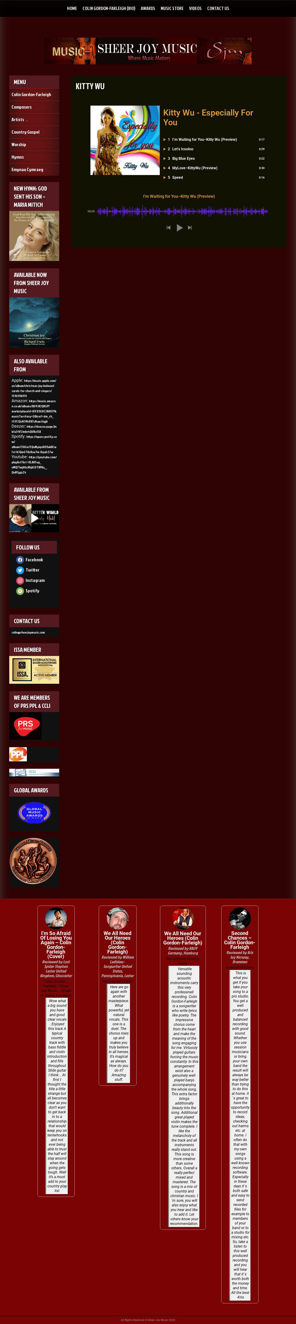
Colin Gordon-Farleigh (31, 94)
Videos (195, 8)
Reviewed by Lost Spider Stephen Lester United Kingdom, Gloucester (56, 969)
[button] (168, 228)
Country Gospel (26, 132)
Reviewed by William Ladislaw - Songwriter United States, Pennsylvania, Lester (117, 966)
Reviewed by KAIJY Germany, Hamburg (183, 950)
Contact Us (218, 8)
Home (72, 8)
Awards (148, 8)
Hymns (18, 157)
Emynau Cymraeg (27, 169)
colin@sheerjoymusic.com (28, 632)
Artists (18, 119)
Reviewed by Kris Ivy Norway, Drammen (239, 957)
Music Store (172, 8)
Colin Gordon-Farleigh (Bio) (109, 8)
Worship (19, 144)
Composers (22, 107)
